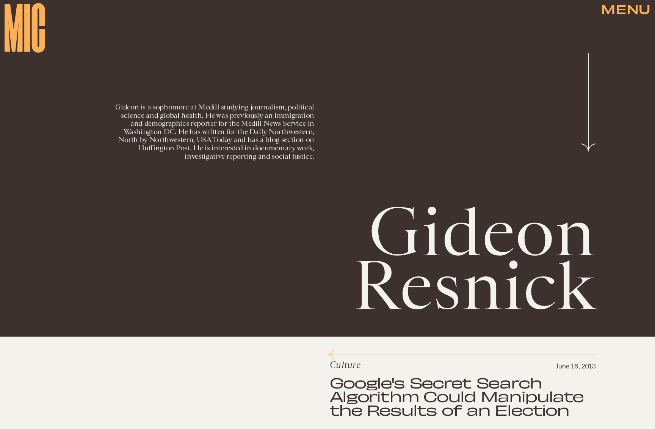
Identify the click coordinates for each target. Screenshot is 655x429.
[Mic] (25, 28)
